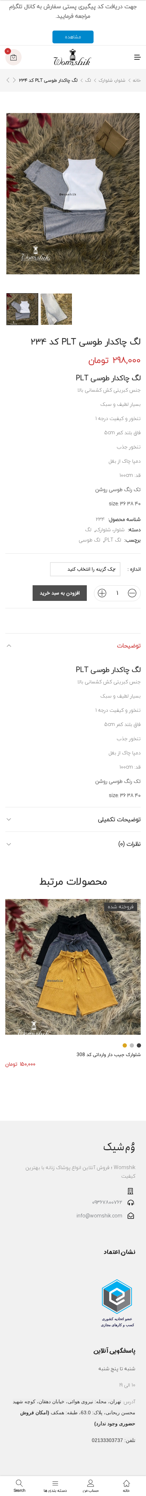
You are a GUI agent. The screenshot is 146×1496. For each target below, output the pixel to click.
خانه (137, 80)
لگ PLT (113, 540)
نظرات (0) (129, 844)
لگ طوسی (89, 540)
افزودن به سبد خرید (60, 593)
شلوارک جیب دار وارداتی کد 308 (109, 1054)
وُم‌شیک (119, 1147)
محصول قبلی (14, 79)
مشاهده (73, 36)
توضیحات (129, 645)
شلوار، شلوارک (112, 80)
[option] (22, 309)
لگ (88, 80)
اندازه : (134, 569)
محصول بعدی (7, 79)
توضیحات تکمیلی (119, 819)
